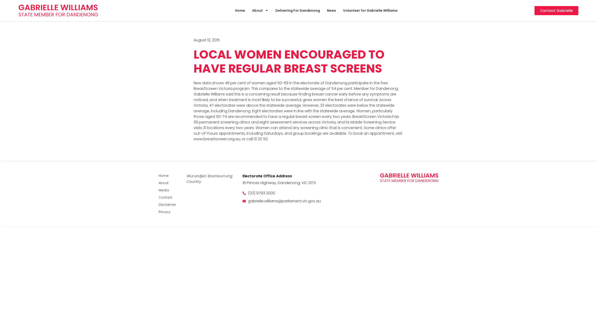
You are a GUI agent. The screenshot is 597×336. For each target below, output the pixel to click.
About (257, 10)
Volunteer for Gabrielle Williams (370, 10)
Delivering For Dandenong (297, 10)
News (331, 10)
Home (240, 10)
